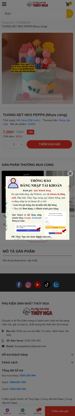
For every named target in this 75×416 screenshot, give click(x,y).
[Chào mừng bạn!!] (37, 208)
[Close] (70, 173)
